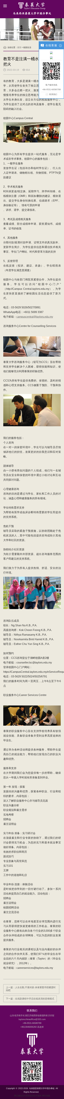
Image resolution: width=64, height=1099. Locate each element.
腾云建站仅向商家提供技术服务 (28, 1096)
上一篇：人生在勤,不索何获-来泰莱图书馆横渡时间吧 (31, 989)
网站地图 (46, 1096)
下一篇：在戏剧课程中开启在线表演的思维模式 (30, 998)
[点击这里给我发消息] (51, 52)
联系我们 (53, 94)
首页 (19, 47)
